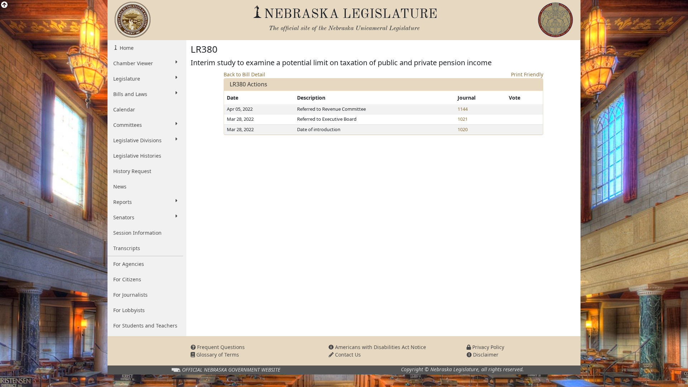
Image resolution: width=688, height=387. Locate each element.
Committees (127, 124)
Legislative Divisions (137, 140)
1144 (463, 109)
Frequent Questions (220, 347)
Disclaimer (485, 354)
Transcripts (126, 248)
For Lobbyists (129, 310)
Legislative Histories (137, 155)
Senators (123, 217)
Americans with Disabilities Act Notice (380, 347)
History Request (132, 171)
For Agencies (128, 264)
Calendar (124, 109)
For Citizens (127, 279)
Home (126, 47)
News (119, 186)
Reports (122, 202)
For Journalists (130, 294)
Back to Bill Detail (244, 74)
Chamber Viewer (133, 63)
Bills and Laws (130, 94)
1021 (463, 119)
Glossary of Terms (217, 354)
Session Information (137, 232)
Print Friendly (527, 74)
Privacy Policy (487, 347)
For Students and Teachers (145, 325)
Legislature (126, 78)
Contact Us (347, 354)
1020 (463, 129)
